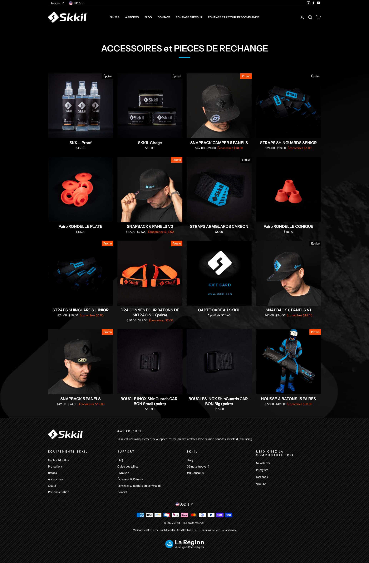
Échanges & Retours (130, 479)
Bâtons (52, 472)
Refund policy (229, 530)
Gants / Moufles (58, 460)
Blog (148, 17)
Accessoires (55, 479)
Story (190, 460)
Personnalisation (58, 492)
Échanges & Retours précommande (139, 485)
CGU (197, 530)
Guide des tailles (127, 466)
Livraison (123, 472)
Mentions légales (142, 530)
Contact (164, 17)
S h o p (114, 17)
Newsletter (263, 463)
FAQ (120, 460)
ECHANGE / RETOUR (189, 17)
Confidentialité (168, 530)
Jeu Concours (195, 472)
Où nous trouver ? (198, 466)
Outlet (52, 485)
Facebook (262, 476)
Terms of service (211, 530)
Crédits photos (185, 530)
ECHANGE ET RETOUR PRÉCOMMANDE (233, 17)
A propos (132, 17)
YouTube (261, 484)
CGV (155, 530)
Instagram (262, 470)
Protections (55, 466)
